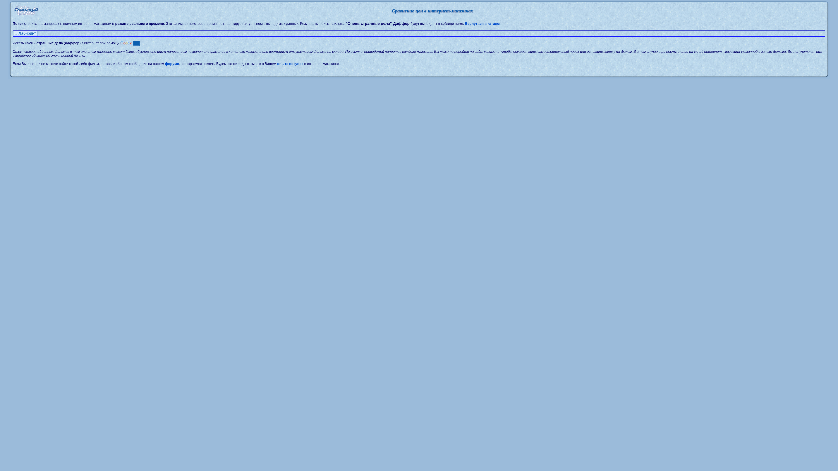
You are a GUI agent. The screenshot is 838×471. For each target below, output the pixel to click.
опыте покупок (290, 64)
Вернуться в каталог (483, 24)
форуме (172, 64)
